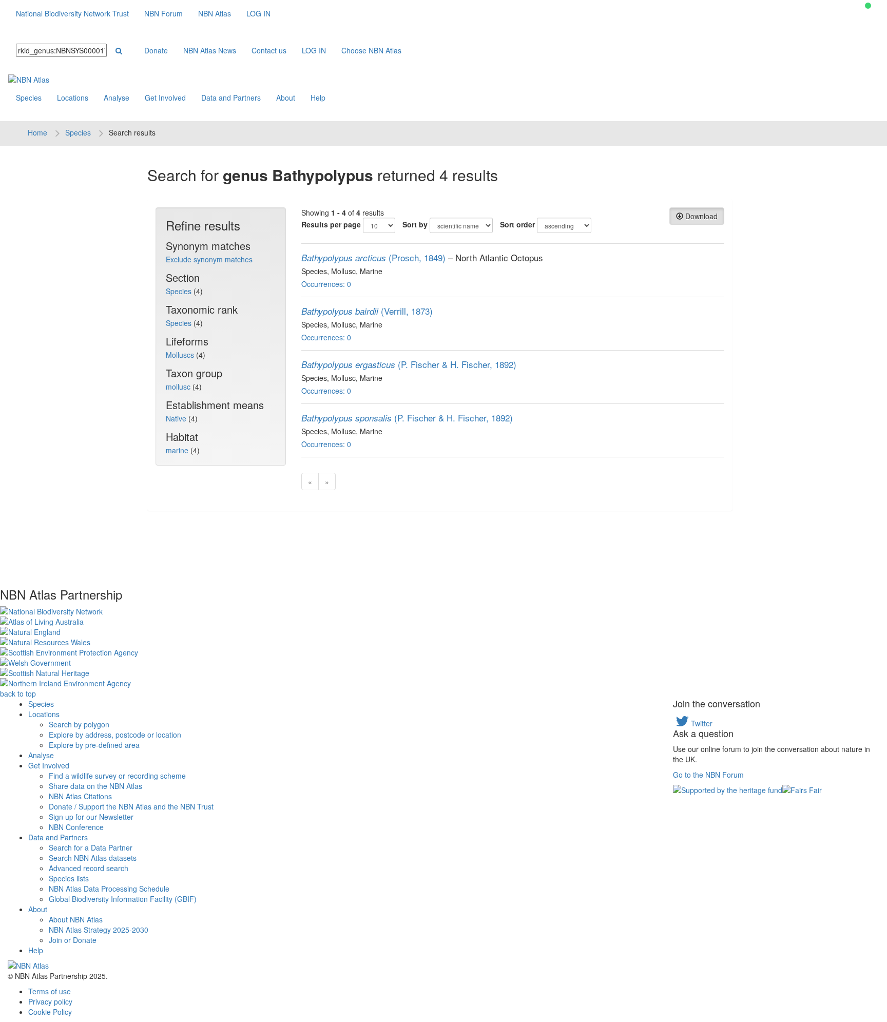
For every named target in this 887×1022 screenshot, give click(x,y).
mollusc (179, 386)
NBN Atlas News (209, 50)
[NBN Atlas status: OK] (868, 6)
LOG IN (258, 13)
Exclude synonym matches (209, 259)
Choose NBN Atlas (371, 50)
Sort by (415, 224)
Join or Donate (73, 940)
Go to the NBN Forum (708, 774)
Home (37, 132)
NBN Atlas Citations (80, 796)
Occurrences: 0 (326, 284)
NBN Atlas (214, 13)
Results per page (331, 224)
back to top (18, 693)
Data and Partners (231, 97)
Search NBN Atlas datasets (93, 858)
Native (177, 418)
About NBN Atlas (76, 919)
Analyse (116, 97)
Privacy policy (50, 1001)
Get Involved (165, 97)
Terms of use (49, 991)
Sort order (517, 224)
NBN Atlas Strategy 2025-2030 (98, 929)
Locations (72, 97)
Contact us (269, 50)
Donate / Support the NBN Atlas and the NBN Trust (131, 806)
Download (700, 216)
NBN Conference (76, 827)
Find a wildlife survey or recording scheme (117, 775)
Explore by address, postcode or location (115, 734)
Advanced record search (88, 868)
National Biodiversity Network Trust (72, 13)
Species (29, 97)
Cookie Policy (50, 1012)
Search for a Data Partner (90, 847)
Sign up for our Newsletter (91, 817)
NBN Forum (163, 13)
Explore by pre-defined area (94, 745)
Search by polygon (79, 724)
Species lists (69, 878)
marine (178, 450)
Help (318, 97)
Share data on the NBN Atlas (95, 786)
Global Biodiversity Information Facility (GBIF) (123, 899)
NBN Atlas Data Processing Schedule (109, 888)
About (285, 97)
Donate (156, 50)
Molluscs (181, 355)
